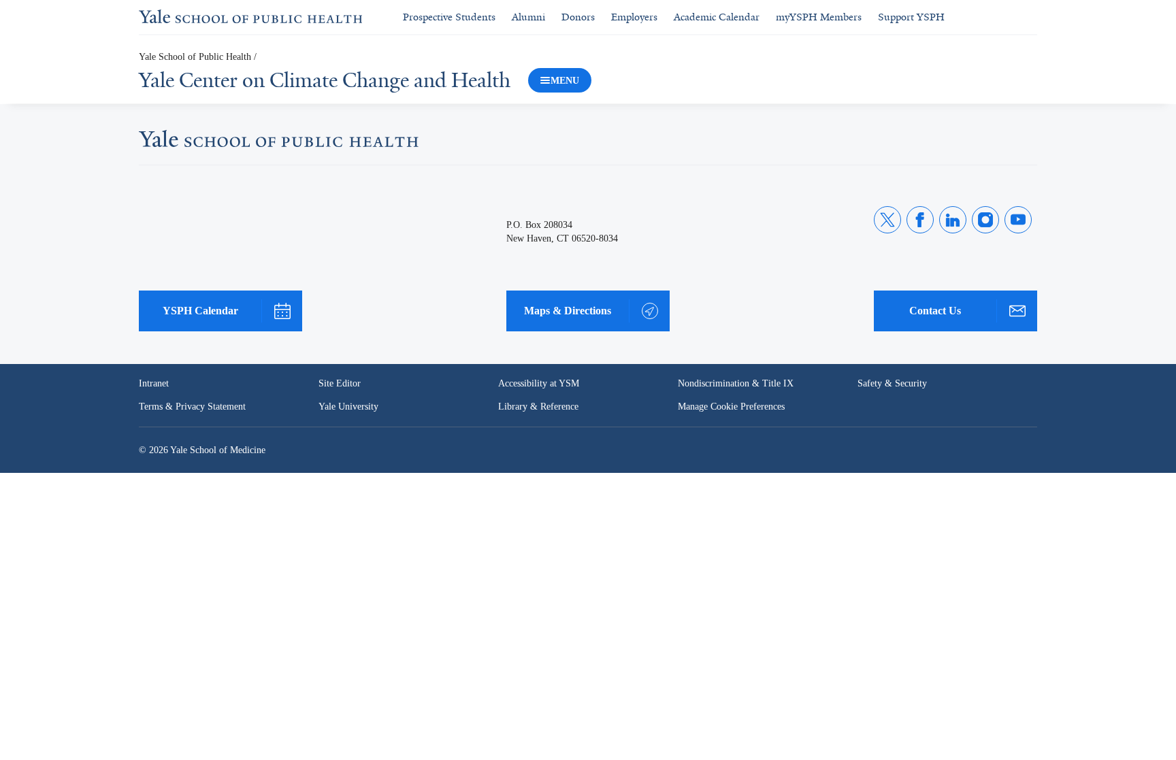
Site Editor (339, 383)
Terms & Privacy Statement (192, 406)
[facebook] (920, 219)
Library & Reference (538, 406)
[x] (887, 219)
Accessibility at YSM (538, 383)
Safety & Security (892, 383)
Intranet (154, 383)
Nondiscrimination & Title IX (736, 383)
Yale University (348, 406)
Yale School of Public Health (195, 57)
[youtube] (1018, 219)
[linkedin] (952, 219)
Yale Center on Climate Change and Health (324, 80)
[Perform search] (1029, 17)
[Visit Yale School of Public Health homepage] (279, 143)
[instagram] (985, 219)
